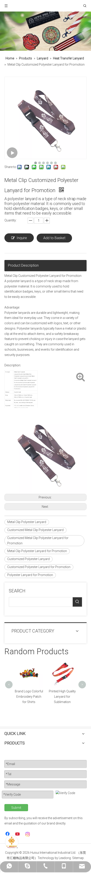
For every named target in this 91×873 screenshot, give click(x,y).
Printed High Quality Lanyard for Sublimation (62, 696)
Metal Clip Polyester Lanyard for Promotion (37, 551)
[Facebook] (7, 834)
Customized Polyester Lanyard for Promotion (38, 567)
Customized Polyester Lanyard (28, 559)
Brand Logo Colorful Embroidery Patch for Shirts (29, 696)
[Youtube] (17, 834)
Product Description (23, 265)
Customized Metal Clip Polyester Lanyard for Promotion (37, 540)
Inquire (22, 238)
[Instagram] (27, 834)
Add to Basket (54, 238)
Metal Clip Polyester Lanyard (26, 522)
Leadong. (65, 858)
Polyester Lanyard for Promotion (30, 575)
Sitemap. (78, 858)
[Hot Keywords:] (77, 602)
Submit (16, 807)
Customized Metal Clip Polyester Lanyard (35, 530)
